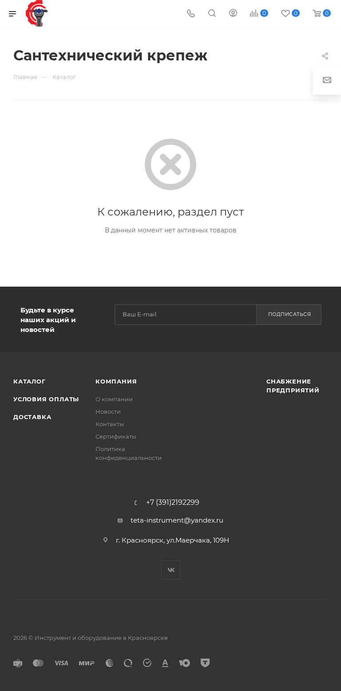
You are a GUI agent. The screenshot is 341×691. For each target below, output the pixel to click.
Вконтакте (170, 569)
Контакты (109, 423)
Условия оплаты (46, 399)
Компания (116, 381)
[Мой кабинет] (233, 14)
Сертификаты (115, 436)
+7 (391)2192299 (172, 502)
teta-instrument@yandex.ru (177, 520)
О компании (114, 399)
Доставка (32, 416)
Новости (108, 411)
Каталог (29, 381)
